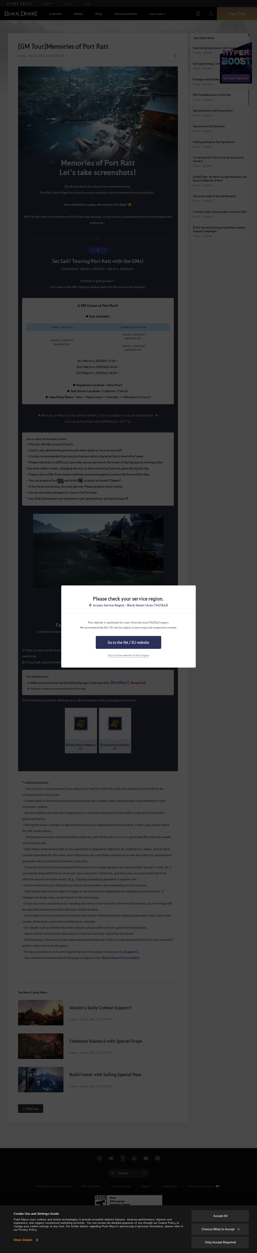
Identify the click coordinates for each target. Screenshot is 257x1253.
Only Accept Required (220, 1242)
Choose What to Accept (218, 1229)
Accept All (220, 1216)
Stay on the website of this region (128, 655)
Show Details (23, 1240)
